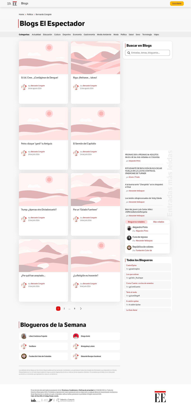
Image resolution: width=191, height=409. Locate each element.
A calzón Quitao (135, 305)
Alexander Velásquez (136, 191)
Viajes (156, 34)
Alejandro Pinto (134, 161)
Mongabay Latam (88, 346)
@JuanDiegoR (134, 296)
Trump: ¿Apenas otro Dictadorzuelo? (38, 209)
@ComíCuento (134, 287)
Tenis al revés (131, 292)
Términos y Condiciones (70, 390)
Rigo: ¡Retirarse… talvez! (85, 77)
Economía (77, 34)
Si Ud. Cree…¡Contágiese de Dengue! (39, 77)
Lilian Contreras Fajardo (38, 336)
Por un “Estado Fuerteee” (85, 209)
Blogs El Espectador (52, 23)
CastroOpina (131, 265)
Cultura (57, 34)
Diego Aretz (85, 336)
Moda (116, 34)
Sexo (138, 34)
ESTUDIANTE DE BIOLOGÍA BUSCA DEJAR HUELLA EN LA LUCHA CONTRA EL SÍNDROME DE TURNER (143, 171)
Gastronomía (89, 34)
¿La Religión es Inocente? (85, 275)
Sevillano (32, 346)
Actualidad (36, 34)
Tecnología (147, 34)
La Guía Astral (131, 310)
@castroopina (134, 269)
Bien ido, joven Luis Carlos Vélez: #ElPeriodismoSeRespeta (139, 210)
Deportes (67, 34)
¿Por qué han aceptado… (33, 275)
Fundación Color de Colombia (144, 250)
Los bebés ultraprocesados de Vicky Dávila (143, 198)
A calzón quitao (132, 301)
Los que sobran (132, 274)
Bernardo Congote (38, 86)
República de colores (143, 246)
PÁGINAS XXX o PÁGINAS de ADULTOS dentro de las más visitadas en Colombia (142, 155)
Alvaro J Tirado (134, 177)
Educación (47, 34)
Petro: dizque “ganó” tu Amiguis (36, 143)
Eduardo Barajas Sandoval (91, 356)
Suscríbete (176, 3)
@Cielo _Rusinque (136, 278)
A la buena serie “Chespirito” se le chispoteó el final (144, 185)
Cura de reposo (140, 237)
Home (21, 14)
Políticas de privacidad (86, 390)
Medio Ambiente (104, 34)
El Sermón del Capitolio (84, 143)
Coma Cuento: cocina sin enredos (139, 283)
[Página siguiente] (81, 308)
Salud (131, 34)
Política (30, 14)
